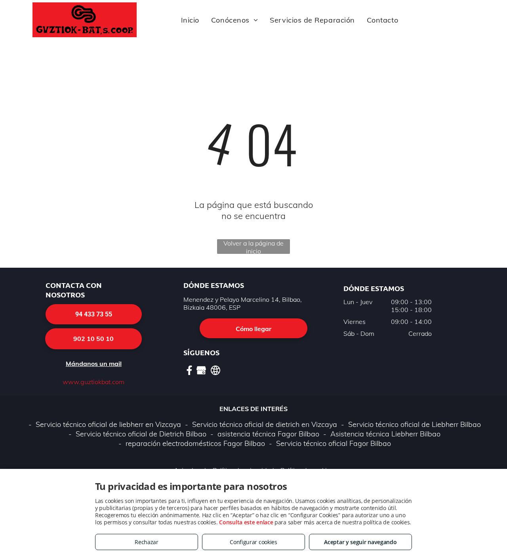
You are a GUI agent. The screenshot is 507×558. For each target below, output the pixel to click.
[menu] (489, 25)
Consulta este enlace (246, 522)
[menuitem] (190, 20)
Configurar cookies (253, 542)
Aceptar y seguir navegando (360, 542)
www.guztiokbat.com (93, 382)
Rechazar (146, 542)
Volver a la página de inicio (253, 246)
